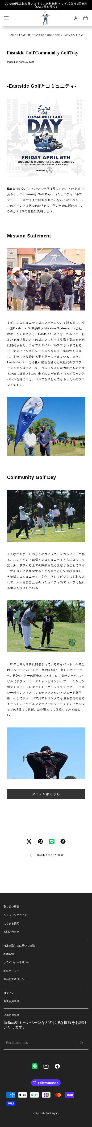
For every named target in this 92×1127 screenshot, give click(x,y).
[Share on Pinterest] (40, 841)
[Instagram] (46, 1066)
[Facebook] (57, 1066)
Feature (25, 35)
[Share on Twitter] (29, 841)
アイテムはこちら (46, 794)
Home (12, 35)
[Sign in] (76, 18)
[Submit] (81, 1042)
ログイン (9, 993)
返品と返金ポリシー (15, 979)
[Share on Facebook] (63, 841)
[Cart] (85, 18)
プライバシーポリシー (16, 962)
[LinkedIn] (34, 1066)
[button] (6, 18)
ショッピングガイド (15, 915)
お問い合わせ (11, 931)
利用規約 (9, 953)
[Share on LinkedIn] (51, 841)
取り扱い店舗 (11, 906)
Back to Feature (50, 855)
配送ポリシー (11, 970)
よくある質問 (11, 923)
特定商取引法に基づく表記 (19, 945)
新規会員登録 (11, 1001)
